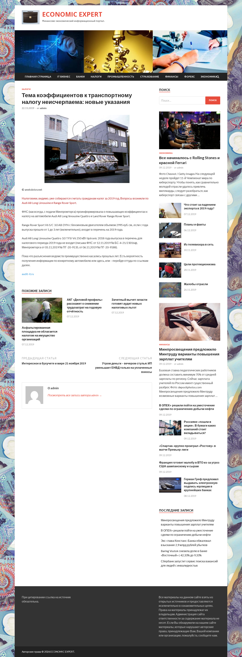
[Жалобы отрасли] (170, 296)
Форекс (189, 76)
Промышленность (121, 76)
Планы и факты (195, 224)
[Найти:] (189, 100)
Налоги (96, 76)
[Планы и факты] (170, 237)
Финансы (171, 76)
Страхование (149, 76)
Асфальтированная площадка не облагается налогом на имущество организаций (39, 333)
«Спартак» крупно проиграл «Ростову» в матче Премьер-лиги (187, 447)
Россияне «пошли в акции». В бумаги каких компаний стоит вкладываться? (200, 427)
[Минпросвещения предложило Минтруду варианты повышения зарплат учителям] (189, 341)
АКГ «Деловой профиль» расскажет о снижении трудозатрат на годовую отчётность (85, 305)
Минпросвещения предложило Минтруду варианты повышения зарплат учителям (189, 354)
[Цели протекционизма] (170, 276)
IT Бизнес (63, 76)
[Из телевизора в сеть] (170, 256)
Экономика (209, 76)
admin (43, 108)
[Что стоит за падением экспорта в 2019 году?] (170, 217)
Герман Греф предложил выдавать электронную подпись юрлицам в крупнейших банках (201, 484)
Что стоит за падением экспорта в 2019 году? (200, 206)
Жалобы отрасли (196, 284)
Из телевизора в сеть (199, 244)
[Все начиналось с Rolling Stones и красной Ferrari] (189, 150)
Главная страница (38, 76)
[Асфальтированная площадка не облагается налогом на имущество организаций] (42, 323)
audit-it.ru (28, 274)
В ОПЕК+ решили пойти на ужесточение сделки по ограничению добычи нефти (187, 407)
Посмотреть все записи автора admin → (75, 395)
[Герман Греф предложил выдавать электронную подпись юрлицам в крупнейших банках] (170, 491)
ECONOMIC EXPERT (72, 14)
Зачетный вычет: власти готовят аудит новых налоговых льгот (129, 303)
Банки (80, 76)
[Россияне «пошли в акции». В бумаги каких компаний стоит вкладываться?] (170, 434)
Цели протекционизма (199, 264)
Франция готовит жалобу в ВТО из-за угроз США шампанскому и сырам (189, 464)
